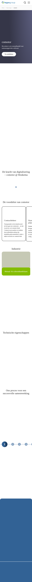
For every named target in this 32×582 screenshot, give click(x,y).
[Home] (13, 2)
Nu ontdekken (9, 54)
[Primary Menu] (28, 3)
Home (3, 7)
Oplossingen (9, 7)
